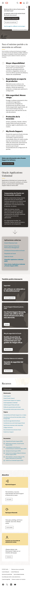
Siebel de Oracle (8, 256)
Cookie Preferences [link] (15, 571)
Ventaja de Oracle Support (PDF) (13, 451)
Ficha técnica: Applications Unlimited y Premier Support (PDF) (14, 265)
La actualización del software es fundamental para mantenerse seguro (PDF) (16, 448)
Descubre (7, 324)
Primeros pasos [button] (8, 389)
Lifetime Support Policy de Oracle (11, 405)
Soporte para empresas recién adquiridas (13, 425)
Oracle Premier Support (9, 398)
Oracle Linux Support (9, 432)
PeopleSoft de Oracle (10, 253)
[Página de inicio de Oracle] (6, 3)
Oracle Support (7, 396)
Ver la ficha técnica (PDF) (8, 163)
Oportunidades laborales (19, 574)
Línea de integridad (6, 579)
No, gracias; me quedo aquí (10, 22)
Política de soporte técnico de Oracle (12, 407)
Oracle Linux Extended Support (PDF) (14, 460)
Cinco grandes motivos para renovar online (14, 409)
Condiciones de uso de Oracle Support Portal (14, 423)
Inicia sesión (8, 499)
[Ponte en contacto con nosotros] (27, 3)
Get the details (9, 527)
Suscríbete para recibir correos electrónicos (11, 576)
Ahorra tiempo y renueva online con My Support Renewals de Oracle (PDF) (15, 457)
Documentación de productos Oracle (12, 429)
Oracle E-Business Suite (10, 243)
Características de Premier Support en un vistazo (15, 415)
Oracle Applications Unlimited (10, 402)
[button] (3, 3)
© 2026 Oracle (5, 569)
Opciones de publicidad (7, 574)
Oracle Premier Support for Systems (12, 400)
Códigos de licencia (8, 427)
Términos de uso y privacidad (17, 569)
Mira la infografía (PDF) (9, 297)
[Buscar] (17, 3)
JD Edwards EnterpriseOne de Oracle (14, 250)
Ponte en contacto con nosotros (18, 579)
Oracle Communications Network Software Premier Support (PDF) (16, 453)
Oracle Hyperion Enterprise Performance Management (11, 246)
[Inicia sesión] (24, 3)
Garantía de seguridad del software (12, 420)
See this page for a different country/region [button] (14, 26)
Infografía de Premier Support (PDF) (14, 441)
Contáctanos (9, 557)
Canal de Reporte (5, 571)
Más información (8, 349)
